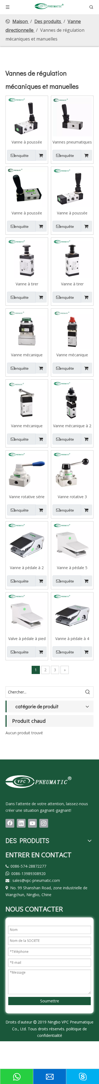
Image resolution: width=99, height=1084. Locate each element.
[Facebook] (10, 823)
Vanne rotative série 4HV (27, 496)
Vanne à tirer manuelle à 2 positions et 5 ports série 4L (72, 283)
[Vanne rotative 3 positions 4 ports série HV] (72, 471)
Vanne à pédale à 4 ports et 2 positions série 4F (72, 638)
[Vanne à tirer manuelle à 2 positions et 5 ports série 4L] (72, 258)
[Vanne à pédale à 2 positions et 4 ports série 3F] (26, 541)
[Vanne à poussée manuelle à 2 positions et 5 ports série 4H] (26, 187)
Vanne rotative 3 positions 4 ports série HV (72, 496)
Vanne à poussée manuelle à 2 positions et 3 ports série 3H (27, 141)
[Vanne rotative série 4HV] (26, 471)
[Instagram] (43, 823)
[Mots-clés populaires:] (87, 692)
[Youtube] (32, 823)
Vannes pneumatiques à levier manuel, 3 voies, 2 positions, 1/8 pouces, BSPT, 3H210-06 (72, 141)
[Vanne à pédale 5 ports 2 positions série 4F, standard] (72, 541)
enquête (21, 155)
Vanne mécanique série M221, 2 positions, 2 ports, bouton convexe (27, 354)
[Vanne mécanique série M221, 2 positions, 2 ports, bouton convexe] (26, 329)
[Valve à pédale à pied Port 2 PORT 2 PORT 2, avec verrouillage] (26, 612)
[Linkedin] (21, 823)
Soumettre (49, 1000)
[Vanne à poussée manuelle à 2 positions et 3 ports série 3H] (26, 116)
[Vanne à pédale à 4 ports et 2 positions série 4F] (72, 612)
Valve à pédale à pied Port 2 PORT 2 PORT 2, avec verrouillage (27, 638)
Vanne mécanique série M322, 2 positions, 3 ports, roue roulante (27, 425)
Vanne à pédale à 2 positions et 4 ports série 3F (27, 567)
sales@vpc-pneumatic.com (36, 880)
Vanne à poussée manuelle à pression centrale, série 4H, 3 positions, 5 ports (72, 212)
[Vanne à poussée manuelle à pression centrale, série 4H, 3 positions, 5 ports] (72, 187)
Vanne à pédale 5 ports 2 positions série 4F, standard (72, 567)
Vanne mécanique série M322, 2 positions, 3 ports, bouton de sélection (72, 354)
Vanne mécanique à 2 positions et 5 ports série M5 (72, 425)
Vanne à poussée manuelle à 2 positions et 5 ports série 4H (27, 212)
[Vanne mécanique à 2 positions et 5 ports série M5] (72, 400)
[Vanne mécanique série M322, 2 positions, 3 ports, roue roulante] (26, 400)
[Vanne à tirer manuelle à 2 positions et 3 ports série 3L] (26, 258)
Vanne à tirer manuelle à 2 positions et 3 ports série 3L (27, 283)
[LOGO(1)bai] (39, 781)
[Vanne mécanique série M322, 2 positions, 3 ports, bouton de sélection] (72, 329)
